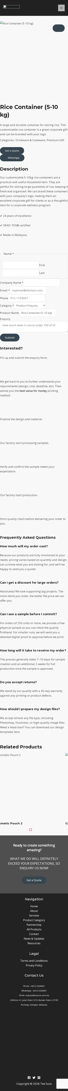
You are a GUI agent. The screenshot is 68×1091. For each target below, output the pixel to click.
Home (34, 906)
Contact (34, 934)
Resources (34, 943)
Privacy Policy (34, 965)
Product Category (34, 920)
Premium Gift (55, 140)
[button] (32, 829)
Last (42, 273)
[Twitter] (34, 1077)
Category (7, 305)
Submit (10, 337)
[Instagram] (38, 1077)
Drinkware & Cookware (30, 140)
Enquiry (5, 319)
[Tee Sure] (11, 8)
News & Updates (34, 938)
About (34, 911)
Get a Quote (34, 880)
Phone (4, 298)
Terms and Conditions (34, 961)
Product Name (9, 313)
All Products (34, 929)
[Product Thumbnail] (59, 28)
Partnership (34, 925)
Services (34, 915)
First (42, 265)
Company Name (11, 282)
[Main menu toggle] (61, 8)
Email (5, 290)
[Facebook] (29, 1077)
